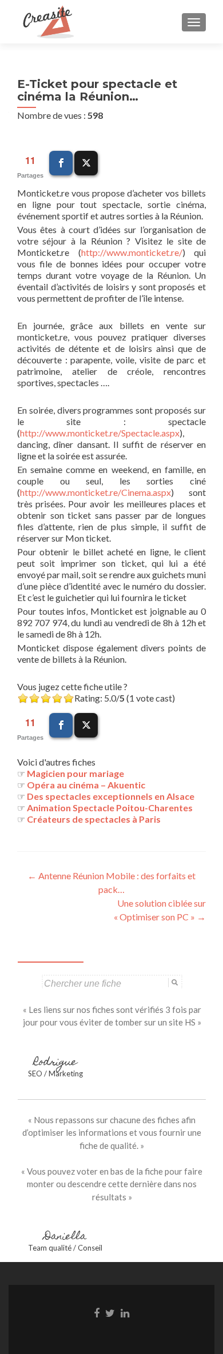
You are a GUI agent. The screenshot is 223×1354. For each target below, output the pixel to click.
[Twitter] (86, 163)
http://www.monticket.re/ (131, 252)
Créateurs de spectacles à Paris (94, 819)
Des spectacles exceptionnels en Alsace (110, 796)
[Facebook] (61, 163)
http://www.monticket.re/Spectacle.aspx (100, 432)
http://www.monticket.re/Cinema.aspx (95, 492)
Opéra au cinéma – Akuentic (86, 784)
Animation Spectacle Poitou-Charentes (110, 807)
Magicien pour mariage (75, 773)
